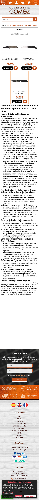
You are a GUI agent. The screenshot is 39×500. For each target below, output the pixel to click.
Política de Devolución (19, 430)
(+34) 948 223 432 (21, 478)
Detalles (19, 419)
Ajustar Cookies (30, 496)
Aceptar (18, 496)
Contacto (19, 438)
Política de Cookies (19, 428)
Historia (19, 433)
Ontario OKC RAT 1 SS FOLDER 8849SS (29, 59)
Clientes (19, 435)
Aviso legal (19, 421)
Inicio (19, 416)
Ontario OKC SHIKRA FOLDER (10, 59)
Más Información (8, 492)
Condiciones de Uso (19, 426)
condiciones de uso (21, 375)
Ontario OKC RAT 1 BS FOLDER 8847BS (19, 92)
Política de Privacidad (19, 424)
